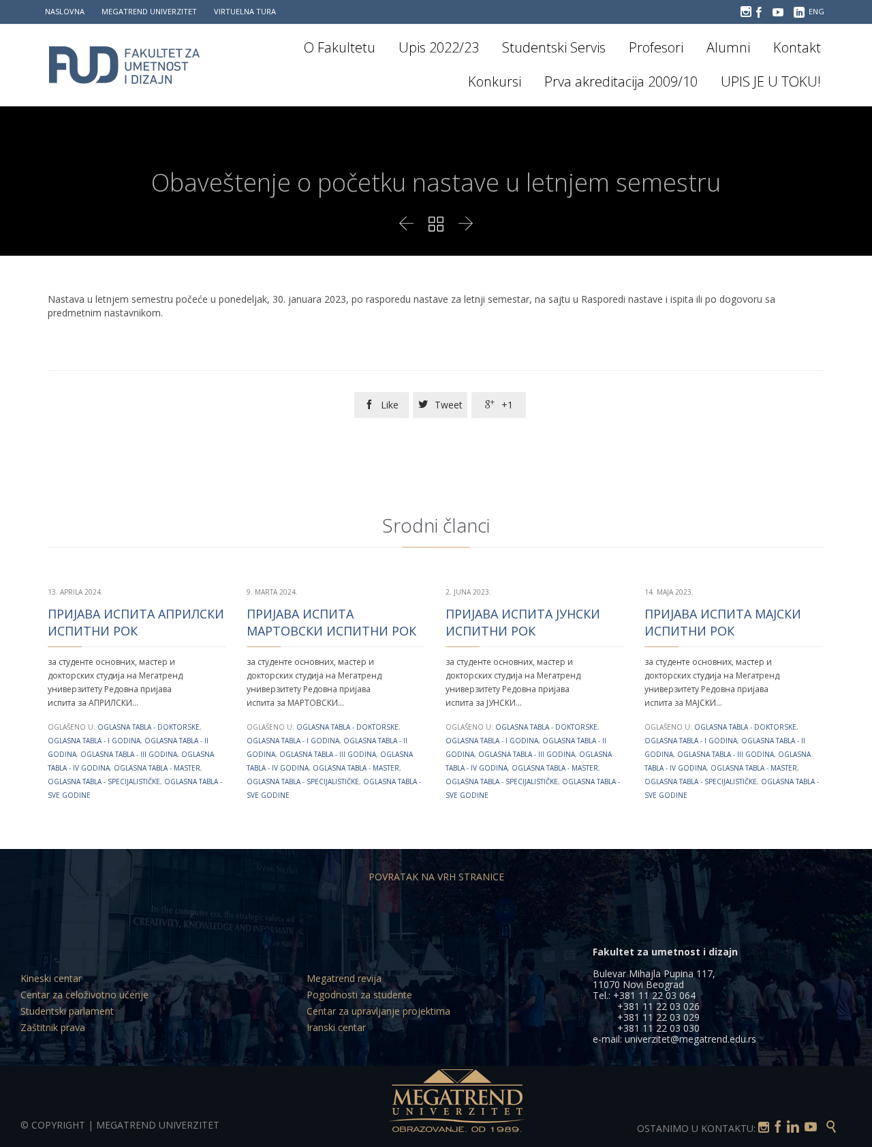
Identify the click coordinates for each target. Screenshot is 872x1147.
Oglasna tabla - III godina (128, 754)
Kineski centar (51, 978)
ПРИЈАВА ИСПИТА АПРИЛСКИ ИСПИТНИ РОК (136, 622)
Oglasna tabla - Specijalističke (104, 781)
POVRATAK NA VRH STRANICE (436, 876)
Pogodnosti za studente (359, 994)
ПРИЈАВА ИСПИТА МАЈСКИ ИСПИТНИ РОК (722, 622)
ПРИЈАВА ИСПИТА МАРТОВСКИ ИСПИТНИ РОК (331, 622)
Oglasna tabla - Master (157, 768)
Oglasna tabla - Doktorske (148, 727)
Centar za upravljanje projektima (378, 1010)
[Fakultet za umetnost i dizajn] (133, 64)
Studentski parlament (67, 1010)
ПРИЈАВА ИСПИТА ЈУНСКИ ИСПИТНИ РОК (523, 622)
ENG (816, 11)
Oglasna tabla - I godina (94, 740)
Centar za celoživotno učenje (84, 994)
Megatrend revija (344, 978)
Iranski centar (336, 1027)
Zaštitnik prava (52, 1027)
